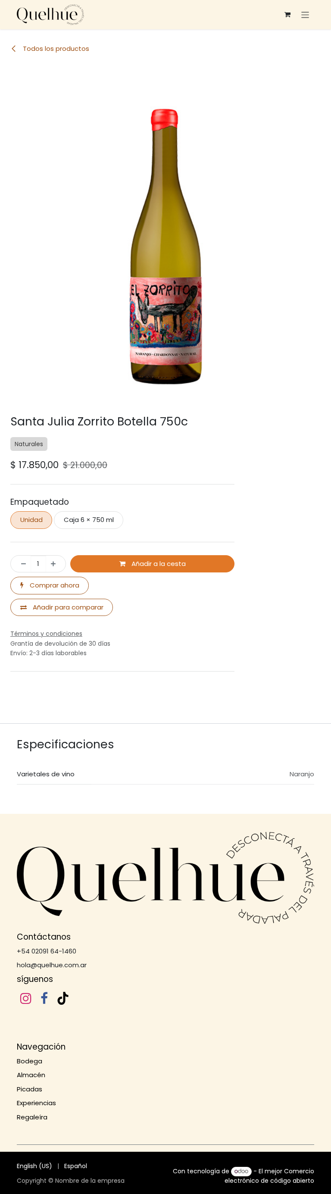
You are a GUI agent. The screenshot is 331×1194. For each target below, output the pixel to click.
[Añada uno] (56, 590)
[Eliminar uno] (21, 590)
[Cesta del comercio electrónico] (287, 14)
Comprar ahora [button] (53, 611)
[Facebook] (44, 1025)
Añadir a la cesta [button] (158, 589)
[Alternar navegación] (305, 14)
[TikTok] (63, 1025)
